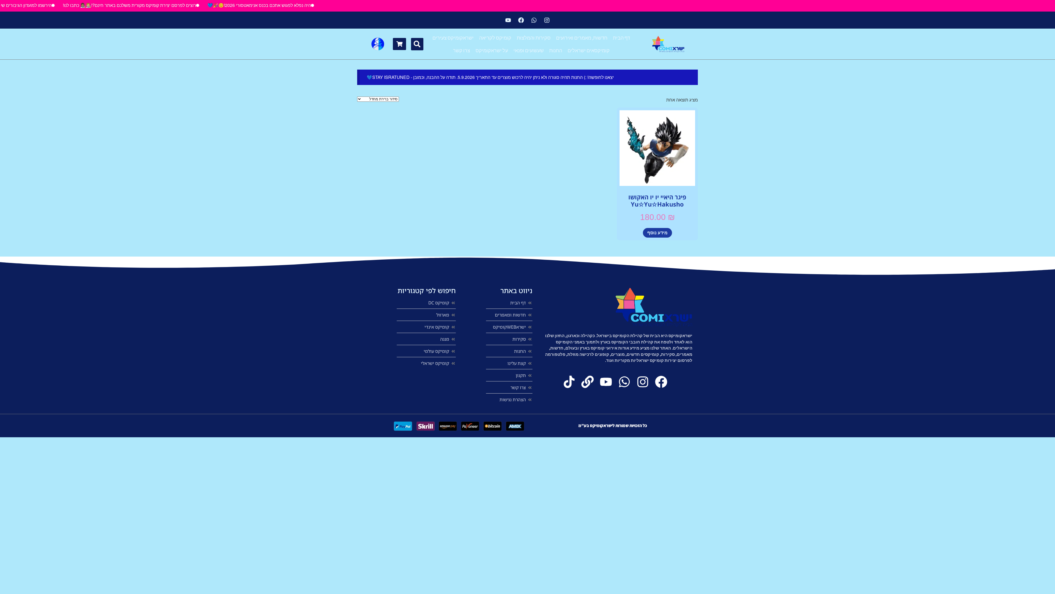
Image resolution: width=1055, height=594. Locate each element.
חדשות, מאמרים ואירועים (581, 38)
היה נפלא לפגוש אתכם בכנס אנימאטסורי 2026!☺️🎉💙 (277, 5)
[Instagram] (547, 20)
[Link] (587, 382)
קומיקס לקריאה (495, 38)
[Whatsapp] (534, 20)
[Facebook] (521, 20)
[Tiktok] (569, 382)
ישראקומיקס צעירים (453, 38)
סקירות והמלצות (534, 38)
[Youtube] (508, 20)
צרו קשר (461, 50)
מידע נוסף (657, 232)
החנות (555, 50)
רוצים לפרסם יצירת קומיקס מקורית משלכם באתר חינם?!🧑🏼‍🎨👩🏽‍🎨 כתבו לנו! (148, 5)
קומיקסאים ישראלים (589, 50)
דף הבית (621, 38)
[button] (417, 44)
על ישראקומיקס (492, 50)
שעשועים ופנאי (528, 50)
